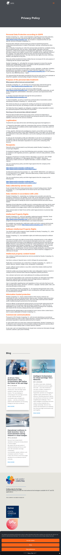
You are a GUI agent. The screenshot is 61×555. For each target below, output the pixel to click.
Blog (15, 385)
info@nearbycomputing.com (36, 71)
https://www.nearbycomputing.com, (16, 39)
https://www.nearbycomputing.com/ (16, 219)
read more (11, 406)
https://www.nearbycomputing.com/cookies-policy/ (21, 169)
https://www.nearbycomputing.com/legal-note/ (20, 168)
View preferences (30, 549)
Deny (30, 545)
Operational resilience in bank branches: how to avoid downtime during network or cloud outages (17, 432)
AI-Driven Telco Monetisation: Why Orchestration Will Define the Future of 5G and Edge (18, 380)
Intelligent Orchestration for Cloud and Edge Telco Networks (43, 377)
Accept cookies (31, 540)
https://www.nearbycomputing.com (16, 97)
